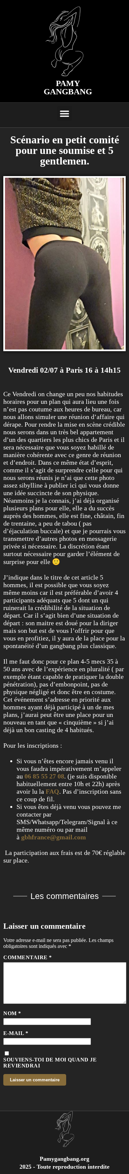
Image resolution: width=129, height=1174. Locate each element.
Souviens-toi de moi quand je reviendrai (50, 1062)
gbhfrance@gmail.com (53, 837)
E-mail (15, 1033)
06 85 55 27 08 (44, 776)
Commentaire (27, 957)
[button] (64, 113)
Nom (12, 1013)
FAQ (52, 791)
